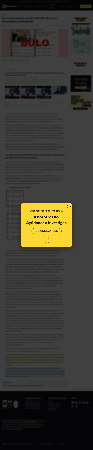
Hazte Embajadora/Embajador (46, 231)
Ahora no (46, 242)
